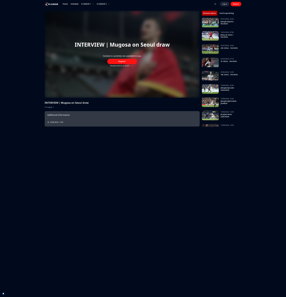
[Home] (51, 4)
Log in (132, 66)
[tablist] (218, 13)
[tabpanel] (221, 72)
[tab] (209, 13)
